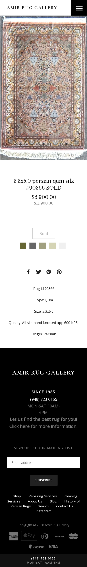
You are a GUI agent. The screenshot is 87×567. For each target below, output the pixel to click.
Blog (53, 501)
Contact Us (64, 506)
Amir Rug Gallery (32, 7)
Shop (17, 496)
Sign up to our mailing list (43, 448)
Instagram (44, 511)
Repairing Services (43, 496)
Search (43, 506)
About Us (35, 501)
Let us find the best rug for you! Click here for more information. (43, 422)
